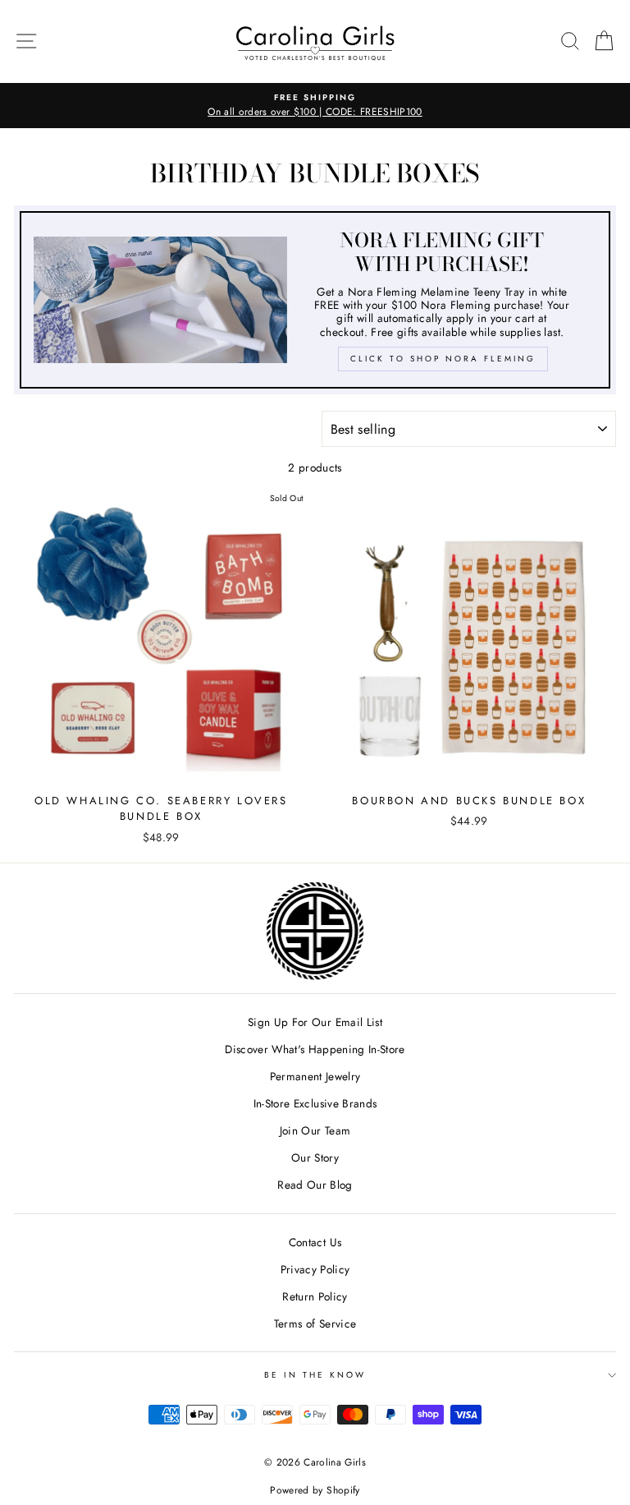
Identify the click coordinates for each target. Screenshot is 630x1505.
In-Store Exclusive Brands (315, 1103)
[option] (315, 106)
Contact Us (315, 1242)
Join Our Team (315, 1130)
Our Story (315, 1157)
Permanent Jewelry (315, 1076)
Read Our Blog (314, 1184)
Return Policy (314, 1296)
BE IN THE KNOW (315, 1375)
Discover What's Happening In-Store (315, 1049)
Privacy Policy (315, 1269)
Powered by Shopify (314, 1490)
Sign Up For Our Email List (315, 1022)
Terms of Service (315, 1323)
